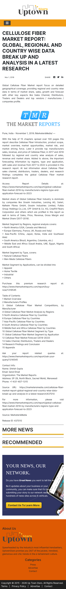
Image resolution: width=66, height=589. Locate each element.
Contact (33, 571)
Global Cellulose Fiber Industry (35, 199)
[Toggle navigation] (7, 23)
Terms (4, 586)
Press (33, 564)
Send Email (14, 371)
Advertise (33, 567)
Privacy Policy (19, 586)
